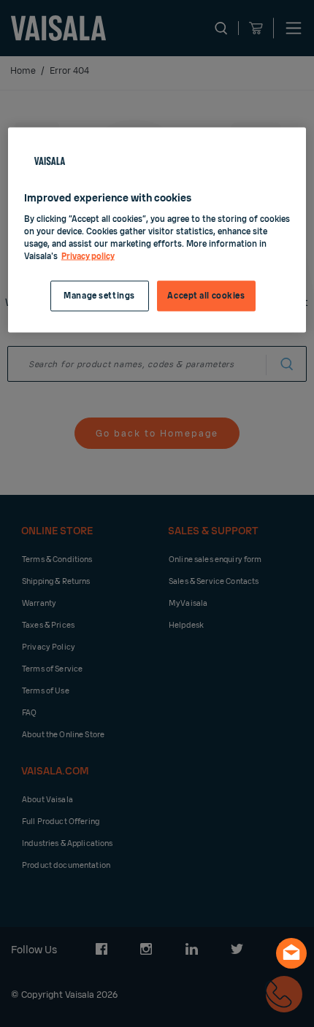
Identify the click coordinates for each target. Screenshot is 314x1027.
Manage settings (99, 295)
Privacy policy (88, 255)
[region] (157, 230)
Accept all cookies (206, 295)
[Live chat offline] (291, 953)
